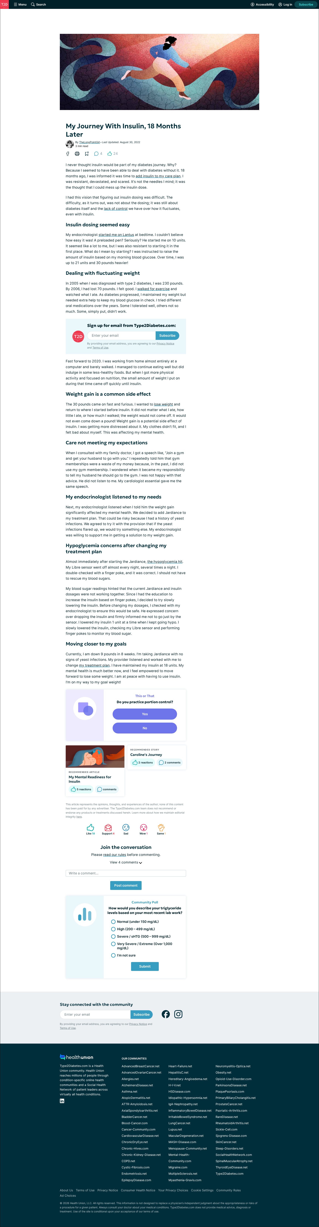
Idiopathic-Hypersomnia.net (188, 1098)
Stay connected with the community (96, 1004)
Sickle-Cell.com (226, 1129)
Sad (123, 829)
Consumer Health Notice (138, 1190)
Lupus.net (175, 1129)
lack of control (116, 209)
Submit (145, 966)
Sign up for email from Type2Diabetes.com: (131, 325)
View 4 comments (124, 862)
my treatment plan (94, 665)
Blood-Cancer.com (135, 1123)
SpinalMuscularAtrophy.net (234, 1161)
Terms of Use (100, 347)
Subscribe (306, 4)
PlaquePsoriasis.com (230, 1091)
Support (107, 829)
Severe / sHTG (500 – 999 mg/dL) (144, 936)
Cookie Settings (202, 1190)
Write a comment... (83, 873)
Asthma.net (129, 1091)
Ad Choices (68, 1195)
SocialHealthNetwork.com (234, 1155)
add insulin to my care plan (158, 176)
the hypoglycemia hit (164, 562)
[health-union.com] (76, 1058)
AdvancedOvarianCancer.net (141, 1072)
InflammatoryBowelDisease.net (190, 1110)
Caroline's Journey (146, 754)
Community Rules (228, 1190)
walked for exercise (153, 289)
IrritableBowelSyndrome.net (188, 1117)
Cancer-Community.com (138, 1129)
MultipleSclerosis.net (183, 1173)
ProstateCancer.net (229, 1104)
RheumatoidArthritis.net (232, 1123)
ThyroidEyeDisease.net (232, 1167)
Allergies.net (130, 1079)
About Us (66, 1190)
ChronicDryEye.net (135, 1142)
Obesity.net (223, 1072)
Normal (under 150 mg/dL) (138, 922)
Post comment (126, 885)
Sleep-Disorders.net (229, 1148)
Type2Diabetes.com (229, 1173)
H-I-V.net (175, 1085)
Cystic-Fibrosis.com (136, 1167)
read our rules (114, 855)
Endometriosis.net (134, 1173)
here (79, 816)
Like (89, 829)
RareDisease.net (227, 1117)
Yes (145, 714)
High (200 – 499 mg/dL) (136, 929)
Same (160, 829)
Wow (142, 829)
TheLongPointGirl (89, 142)
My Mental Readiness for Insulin (90, 779)
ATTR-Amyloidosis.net (137, 1104)
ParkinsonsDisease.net (231, 1085)
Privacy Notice (165, 343)
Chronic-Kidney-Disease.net (141, 1155)
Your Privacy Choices (173, 1190)
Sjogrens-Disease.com (231, 1136)
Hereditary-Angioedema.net (188, 1079)
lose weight (163, 404)
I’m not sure (126, 955)
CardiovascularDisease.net (140, 1136)
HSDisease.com (179, 1091)
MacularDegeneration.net (186, 1136)
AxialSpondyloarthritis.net (140, 1110)
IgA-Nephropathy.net (183, 1104)
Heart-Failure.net (180, 1066)
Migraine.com (178, 1167)
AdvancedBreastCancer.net (141, 1066)
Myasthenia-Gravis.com (185, 1180)
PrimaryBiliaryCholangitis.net (236, 1098)
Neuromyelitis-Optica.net (233, 1066)
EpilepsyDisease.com (136, 1180)
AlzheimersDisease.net (137, 1085)
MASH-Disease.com (182, 1142)
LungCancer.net (179, 1123)
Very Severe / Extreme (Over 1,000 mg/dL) (144, 946)
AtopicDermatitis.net (136, 1098)
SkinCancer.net (226, 1142)
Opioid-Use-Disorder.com (233, 1079)
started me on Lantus (116, 235)
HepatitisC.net (178, 1072)
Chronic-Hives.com (135, 1148)
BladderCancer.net (134, 1117)
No (145, 728)
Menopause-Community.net (188, 1148)
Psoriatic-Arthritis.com (231, 1110)
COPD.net (128, 1161)
